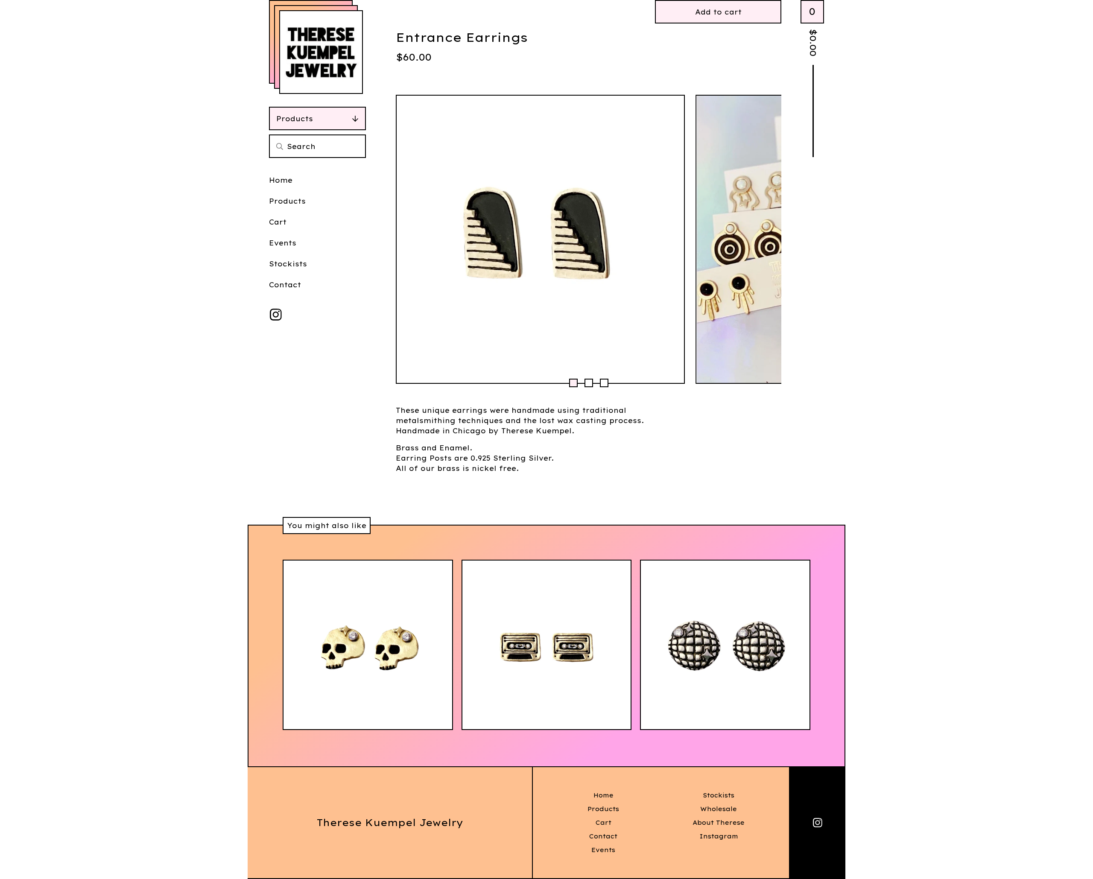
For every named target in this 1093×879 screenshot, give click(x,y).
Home (280, 180)
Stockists (288, 264)
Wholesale (718, 809)
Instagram (718, 836)
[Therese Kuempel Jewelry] (321, 52)
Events (282, 243)
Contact (285, 284)
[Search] (279, 146)
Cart (277, 222)
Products (294, 118)
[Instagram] (276, 314)
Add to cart (718, 12)
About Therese (719, 822)
